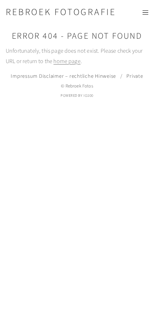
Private (134, 76)
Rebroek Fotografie (61, 12)
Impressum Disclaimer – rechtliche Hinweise (63, 76)
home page (66, 61)
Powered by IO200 (77, 95)
